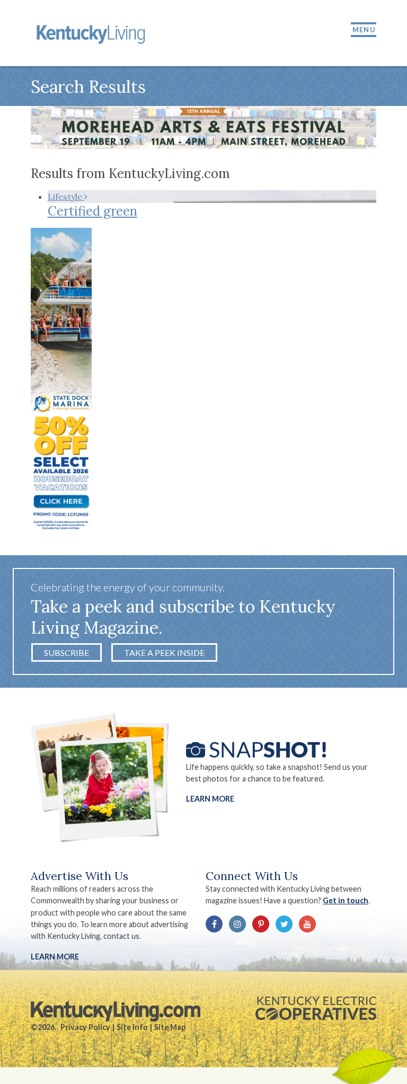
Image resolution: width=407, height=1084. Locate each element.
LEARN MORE (55, 956)
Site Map (169, 1027)
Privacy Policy (85, 1027)
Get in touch (345, 900)
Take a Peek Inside (164, 652)
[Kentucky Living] (92, 33)
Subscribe (66, 652)
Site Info (132, 1027)
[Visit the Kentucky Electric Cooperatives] (315, 1008)
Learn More (210, 798)
